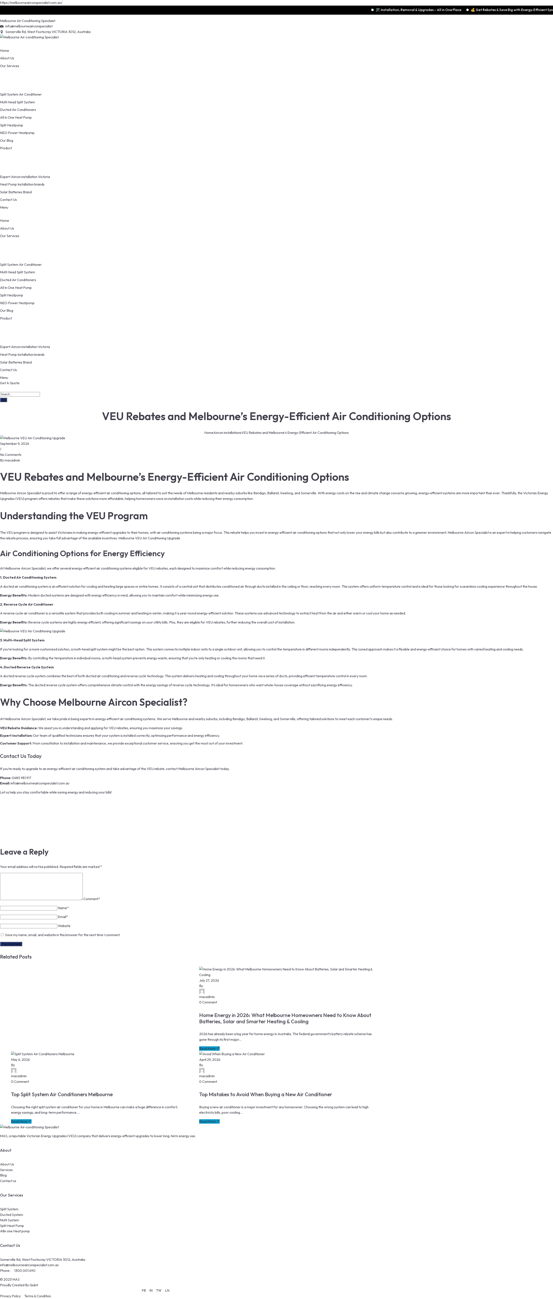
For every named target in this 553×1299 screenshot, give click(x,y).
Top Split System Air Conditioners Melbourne (62, 1094)
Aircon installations (227, 432)
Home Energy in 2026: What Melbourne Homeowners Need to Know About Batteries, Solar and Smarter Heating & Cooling (285, 1018)
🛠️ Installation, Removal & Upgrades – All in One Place (378, 10)
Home (208, 432)
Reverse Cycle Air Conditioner (28, 604)
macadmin (12, 460)
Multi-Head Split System (23, 640)
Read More (207, 1048)
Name (63, 908)
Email (63, 917)
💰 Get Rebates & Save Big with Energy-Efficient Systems (476, 10)
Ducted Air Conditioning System (29, 577)
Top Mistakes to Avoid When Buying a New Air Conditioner (265, 1094)
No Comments (10, 454)
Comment (91, 899)
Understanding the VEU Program (74, 515)
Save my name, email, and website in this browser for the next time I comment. (62, 935)
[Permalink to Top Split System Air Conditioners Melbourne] (42, 1054)
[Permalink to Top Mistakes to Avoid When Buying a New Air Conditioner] (232, 1054)
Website (64, 926)
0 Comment (208, 1002)
